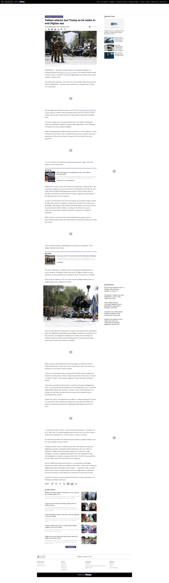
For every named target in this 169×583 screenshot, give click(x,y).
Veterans (148, 1)
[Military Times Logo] (19, 2)
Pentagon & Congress (133, 1)
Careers (111, 565)
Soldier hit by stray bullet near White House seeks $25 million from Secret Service (61, 537)
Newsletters (64, 565)
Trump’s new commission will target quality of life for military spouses (60, 504)
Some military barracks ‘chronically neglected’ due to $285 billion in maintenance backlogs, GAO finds (113, 305)
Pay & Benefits (104, 1)
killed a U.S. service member (68, 72)
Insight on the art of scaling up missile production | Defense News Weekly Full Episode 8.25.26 (114, 32)
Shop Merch (64, 569)
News (98, 1)
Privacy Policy (40, 563)
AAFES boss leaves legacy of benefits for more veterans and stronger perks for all (62, 493)
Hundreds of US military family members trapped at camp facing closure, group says (113, 313)
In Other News (50, 489)
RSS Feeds (64, 567)
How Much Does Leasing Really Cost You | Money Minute (119, 54)
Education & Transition (121, 1)
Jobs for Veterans (113, 567)
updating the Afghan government (55, 189)
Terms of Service (41, 565)
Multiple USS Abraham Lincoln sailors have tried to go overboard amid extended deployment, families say (113, 322)
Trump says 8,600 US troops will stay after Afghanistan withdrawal (76, 256)
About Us (111, 563)
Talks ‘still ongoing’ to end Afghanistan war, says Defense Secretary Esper (73, 173)
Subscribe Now (163, 1)
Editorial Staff (88, 567)
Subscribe (63, 563)
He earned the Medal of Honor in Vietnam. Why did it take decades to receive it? (114, 289)
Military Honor (154, 1)
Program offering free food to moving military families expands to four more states (61, 526)
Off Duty (142, 1)
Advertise (87, 563)
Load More (70, 547)
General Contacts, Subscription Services (95, 565)
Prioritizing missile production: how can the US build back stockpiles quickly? (119, 39)
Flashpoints (112, 1)
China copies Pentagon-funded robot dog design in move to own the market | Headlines (119, 48)
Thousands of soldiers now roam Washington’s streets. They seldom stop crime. (114, 296)
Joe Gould (60, 262)
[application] (114, 24)
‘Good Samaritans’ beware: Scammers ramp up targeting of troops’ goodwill (62, 515)
